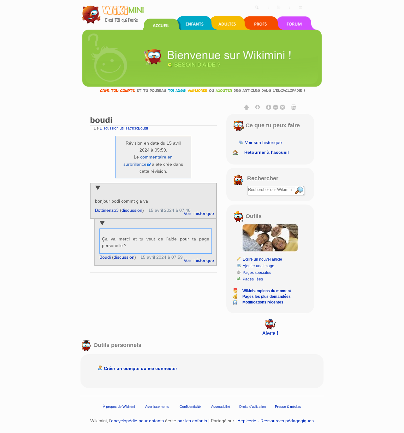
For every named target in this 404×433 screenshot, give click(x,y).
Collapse (97, 188)
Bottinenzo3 (107, 210)
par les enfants (192, 420)
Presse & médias (288, 406)
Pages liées (253, 279)
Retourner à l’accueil (266, 152)
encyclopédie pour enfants (137, 420)
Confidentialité (190, 406)
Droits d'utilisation (252, 406)
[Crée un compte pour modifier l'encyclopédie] (202, 90)
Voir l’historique (199, 213)
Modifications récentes (262, 302)
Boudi (105, 257)
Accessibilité (220, 406)
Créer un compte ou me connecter (140, 368)
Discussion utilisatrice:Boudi (124, 128)
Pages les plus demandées (266, 296)
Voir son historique (263, 142)
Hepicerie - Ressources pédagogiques (275, 420)
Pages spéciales (257, 272)
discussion (132, 210)
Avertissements (157, 406)
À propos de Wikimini (119, 406)
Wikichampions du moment (266, 291)
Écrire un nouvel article (262, 259)
